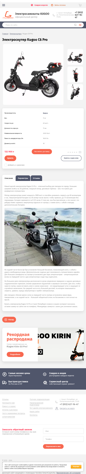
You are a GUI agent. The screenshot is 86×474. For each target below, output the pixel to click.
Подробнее (15, 354)
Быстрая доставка (18, 381)
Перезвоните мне (53, 446)
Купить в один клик (71, 158)
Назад (11, 320)
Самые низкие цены (19, 373)
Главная (5, 34)
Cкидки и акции (57, 373)
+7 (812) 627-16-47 (79, 15)
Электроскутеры (16, 34)
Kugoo (45, 113)
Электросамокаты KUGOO (32, 14)
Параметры (23, 178)
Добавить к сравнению (16, 165)
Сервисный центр (58, 381)
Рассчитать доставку (41, 152)
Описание (8, 178)
